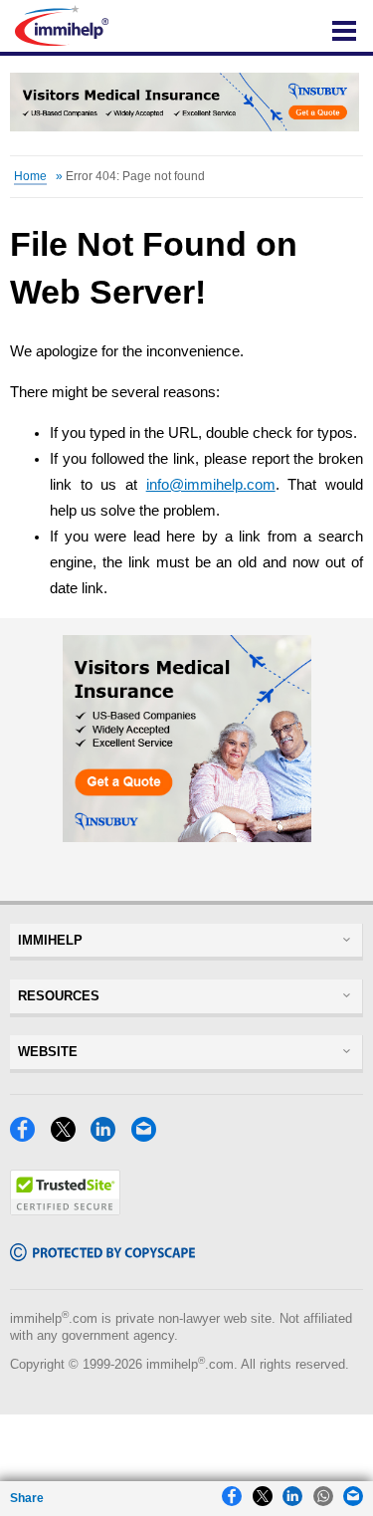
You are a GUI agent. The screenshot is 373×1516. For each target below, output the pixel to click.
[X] (69, 1136)
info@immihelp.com (211, 485)
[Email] (149, 1136)
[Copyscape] (102, 1255)
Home (30, 176)
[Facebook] (28, 1136)
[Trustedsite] (65, 1209)
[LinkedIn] (108, 1136)
